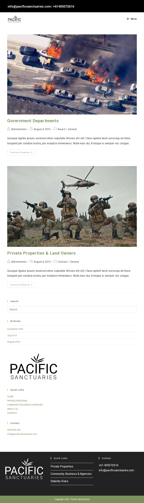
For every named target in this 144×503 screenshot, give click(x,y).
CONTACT (12, 413)
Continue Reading (22, 153)
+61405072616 (63, 6)
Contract (62, 261)
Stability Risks (59, 481)
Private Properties (62, 466)
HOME (10, 396)
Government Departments (33, 120)
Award (61, 129)
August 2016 (13, 341)
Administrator (19, 129)
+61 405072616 (108, 465)
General (72, 129)
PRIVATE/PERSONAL (17, 400)
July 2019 (12, 335)
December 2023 (15, 329)
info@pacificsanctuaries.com (29, 6)
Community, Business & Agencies (71, 473)
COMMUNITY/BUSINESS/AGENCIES (25, 404)
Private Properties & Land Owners (41, 253)
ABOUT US (12, 409)
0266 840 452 (14, 429)
